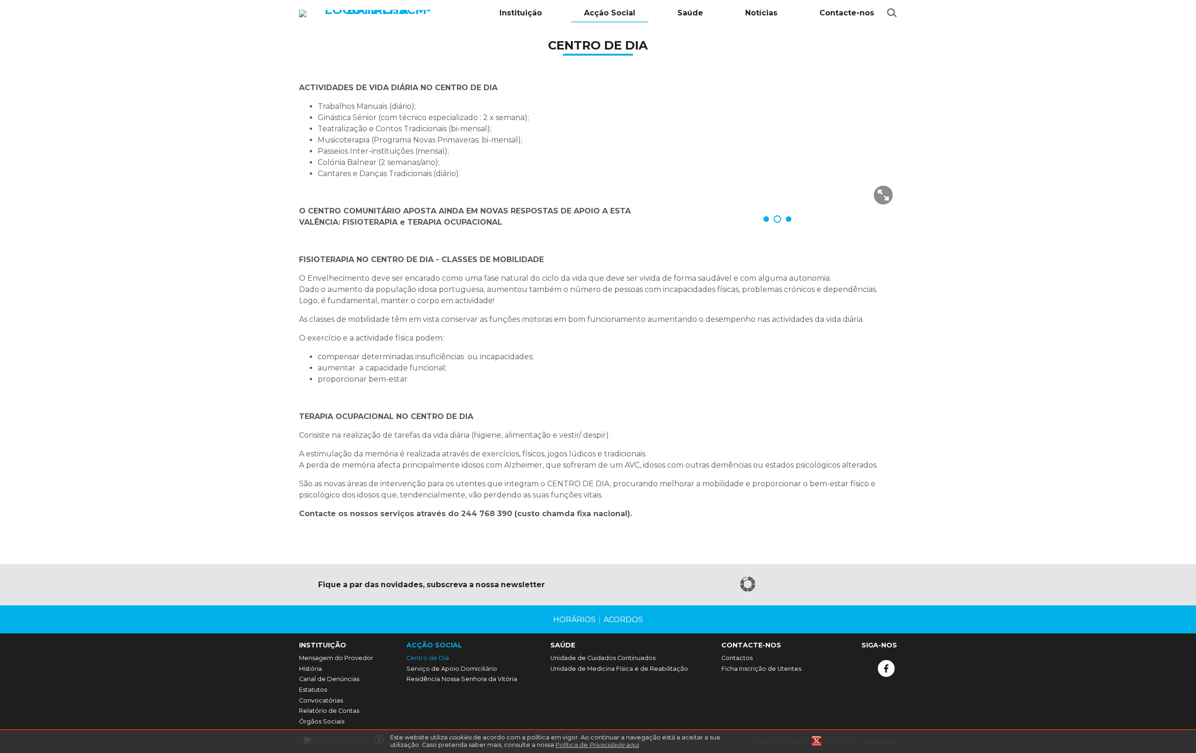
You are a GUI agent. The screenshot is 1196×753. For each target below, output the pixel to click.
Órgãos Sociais (321, 721)
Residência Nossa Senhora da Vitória (461, 678)
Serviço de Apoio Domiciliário (451, 668)
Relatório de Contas (329, 710)
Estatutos (313, 689)
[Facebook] (886, 668)
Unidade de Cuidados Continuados (602, 657)
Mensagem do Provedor (336, 657)
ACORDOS (623, 619)
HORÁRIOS (574, 619)
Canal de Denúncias (329, 678)
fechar (816, 740)
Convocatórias (321, 700)
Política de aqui (597, 744)
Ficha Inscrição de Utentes (761, 668)
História (310, 668)
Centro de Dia (427, 657)
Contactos (737, 657)
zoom (883, 195)
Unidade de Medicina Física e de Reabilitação (619, 668)
